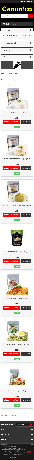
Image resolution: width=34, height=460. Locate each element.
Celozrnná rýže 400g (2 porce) (17, 252)
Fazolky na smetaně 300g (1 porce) (17, 344)
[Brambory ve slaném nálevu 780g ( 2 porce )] (17, 191)
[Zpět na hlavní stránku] (3, 35)
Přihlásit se (29, 1)
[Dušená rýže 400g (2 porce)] (17, 98)
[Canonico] (17, 8)
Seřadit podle (5, 79)
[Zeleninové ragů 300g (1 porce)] (17, 284)
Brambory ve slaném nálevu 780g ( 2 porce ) (17, 206)
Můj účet (4, 439)
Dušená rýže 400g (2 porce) (17, 112)
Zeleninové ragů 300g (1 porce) (17, 298)
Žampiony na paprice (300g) (17, 391)
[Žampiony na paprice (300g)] (17, 377)
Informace (7, 50)
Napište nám (23, 1)
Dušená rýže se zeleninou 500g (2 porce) (17, 159)
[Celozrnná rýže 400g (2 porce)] (17, 238)
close (29, 452)
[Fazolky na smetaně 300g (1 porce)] (17, 330)
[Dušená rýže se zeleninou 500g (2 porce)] (17, 145)
